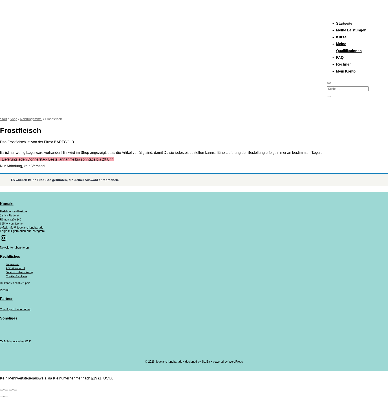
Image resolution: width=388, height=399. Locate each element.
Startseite (344, 23)
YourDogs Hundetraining (15, 309)
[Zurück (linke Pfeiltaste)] (2, 396)
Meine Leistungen (351, 30)
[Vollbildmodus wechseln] (6, 389)
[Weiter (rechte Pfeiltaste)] (6, 396)
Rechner (343, 64)
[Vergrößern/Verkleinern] (2, 389)
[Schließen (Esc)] (15, 389)
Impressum (12, 264)
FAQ (340, 58)
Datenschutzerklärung (19, 272)
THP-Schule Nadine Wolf (15, 341)
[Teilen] (11, 389)
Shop (13, 119)
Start (3, 119)
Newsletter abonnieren (14, 247)
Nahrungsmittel (31, 119)
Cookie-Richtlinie (16, 276)
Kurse (341, 37)
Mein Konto (346, 71)
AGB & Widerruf (15, 268)
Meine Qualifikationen (349, 47)
